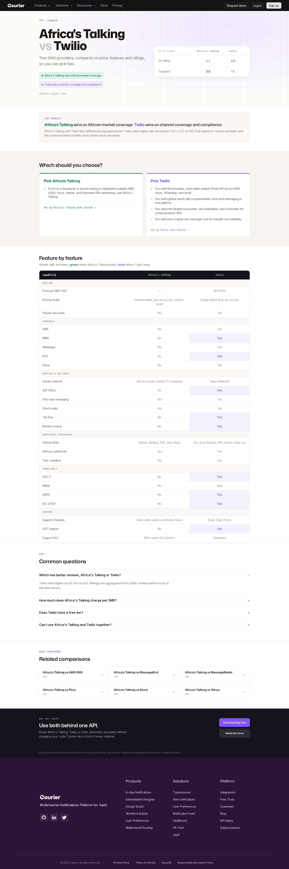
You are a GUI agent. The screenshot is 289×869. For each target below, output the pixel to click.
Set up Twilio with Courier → (170, 230)
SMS (41, 20)
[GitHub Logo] (44, 817)
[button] (42, 5)
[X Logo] (64, 817)
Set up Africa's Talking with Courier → (70, 207)
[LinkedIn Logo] (54, 817)
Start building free (234, 722)
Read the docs (234, 733)
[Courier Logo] (16, 5)
